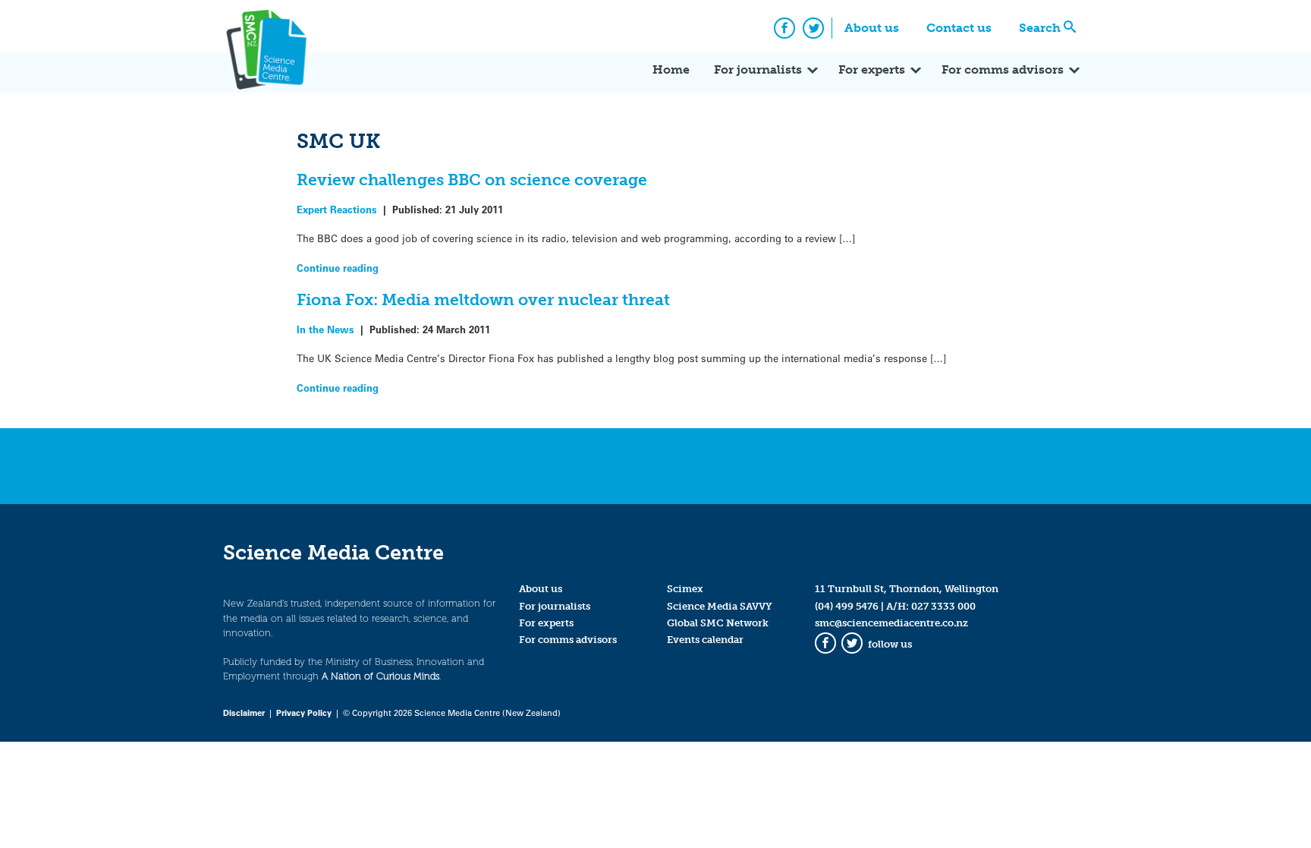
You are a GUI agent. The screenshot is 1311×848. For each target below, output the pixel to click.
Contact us (959, 27)
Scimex (685, 588)
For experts (871, 69)
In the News (325, 329)
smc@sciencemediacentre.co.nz (891, 623)
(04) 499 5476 (847, 606)
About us (871, 27)
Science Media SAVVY (719, 606)
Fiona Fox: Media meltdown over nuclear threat (483, 299)
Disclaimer (244, 712)
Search (1040, 27)
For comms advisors (1003, 69)
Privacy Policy (304, 712)
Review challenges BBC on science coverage (472, 179)
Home (671, 69)
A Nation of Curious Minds (380, 676)
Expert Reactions (337, 209)
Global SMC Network (718, 623)
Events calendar (705, 639)
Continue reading (338, 267)
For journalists (758, 69)
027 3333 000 (943, 606)
